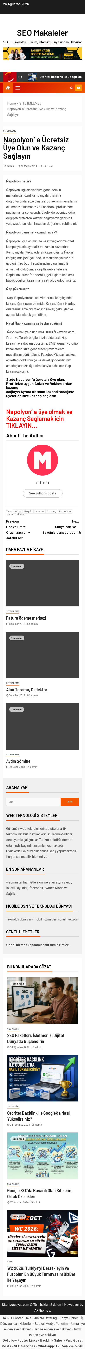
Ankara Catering (45, 1318)
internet (39, 511)
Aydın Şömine (18, 761)
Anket (17, 511)
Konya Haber (69, 1318)
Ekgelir (28, 511)
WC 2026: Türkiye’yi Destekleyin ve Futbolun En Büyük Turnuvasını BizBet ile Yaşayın (41, 1274)
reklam (20, 514)
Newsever (71, 1305)
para (10, 514)
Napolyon (65, 511)
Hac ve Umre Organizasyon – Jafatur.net (18, 529)
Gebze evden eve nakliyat (52, 1329)
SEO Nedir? (13, 1029)
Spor (10, 1262)
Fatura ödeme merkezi (26, 617)
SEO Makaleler (42, 32)
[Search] (71, 88)
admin (10, 166)
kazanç (51, 511)
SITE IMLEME (9, 131)
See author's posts (42, 493)
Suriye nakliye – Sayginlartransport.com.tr (60, 527)
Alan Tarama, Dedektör (26, 689)
